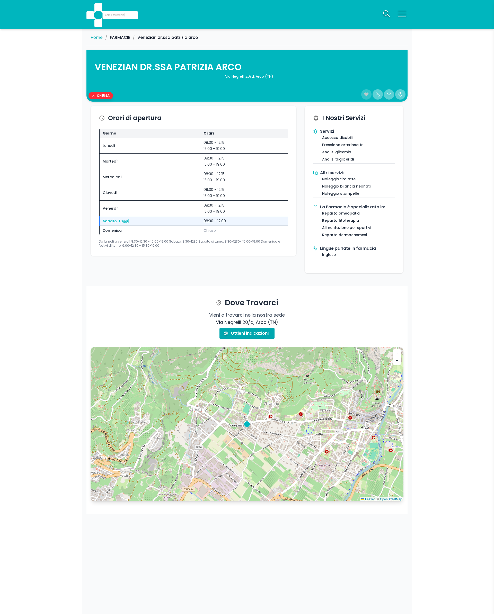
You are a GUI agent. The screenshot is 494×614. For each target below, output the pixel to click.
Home (97, 37)
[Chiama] (378, 94)
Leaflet (369, 499)
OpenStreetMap (391, 499)
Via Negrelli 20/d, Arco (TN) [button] (249, 76)
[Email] (389, 94)
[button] (98, 7)
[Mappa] (400, 94)
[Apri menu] (402, 13)
